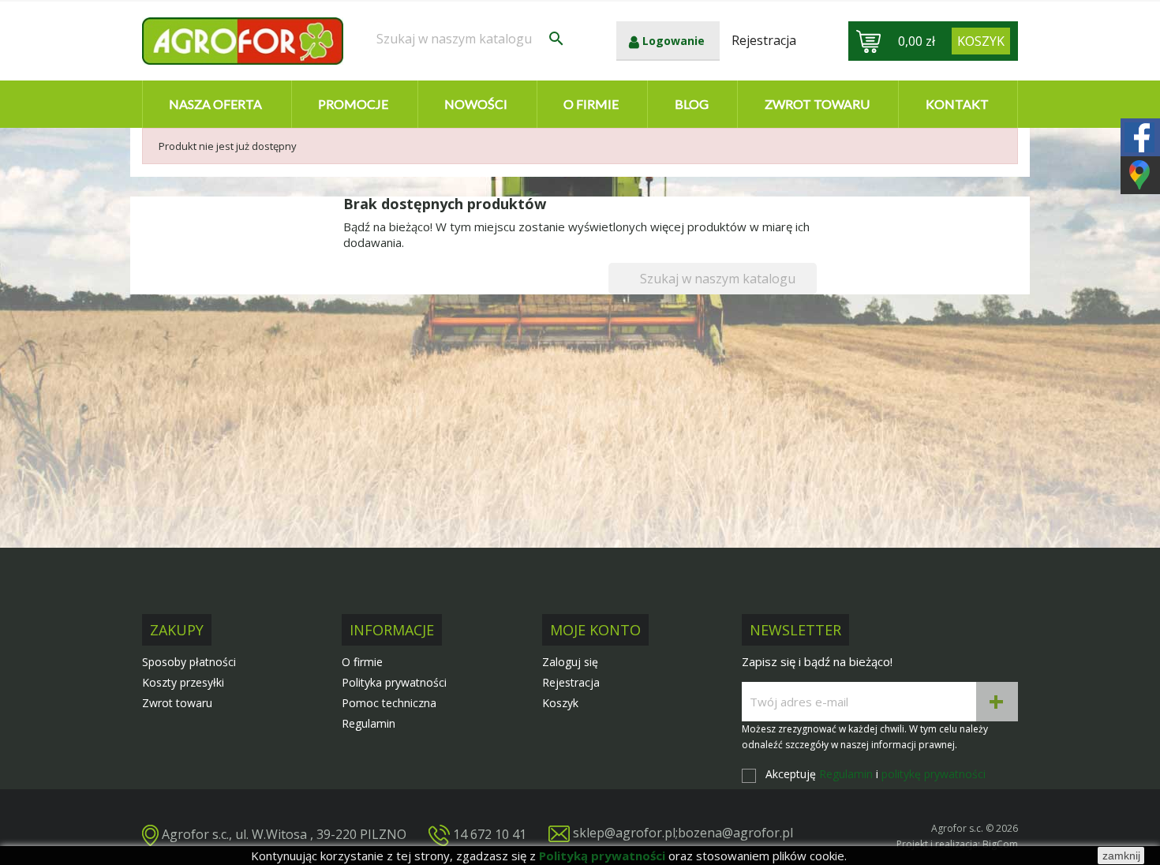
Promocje (353, 103)
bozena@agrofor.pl (735, 832)
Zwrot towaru (817, 103)
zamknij (1121, 855)
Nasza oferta (215, 103)
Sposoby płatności (189, 661)
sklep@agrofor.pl (624, 832)
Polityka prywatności (394, 682)
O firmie (591, 103)
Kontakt (957, 103)
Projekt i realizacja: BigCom (957, 844)
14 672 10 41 (489, 833)
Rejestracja (571, 682)
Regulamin (368, 723)
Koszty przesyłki (183, 682)
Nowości (475, 103)
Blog (692, 103)
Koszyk (560, 702)
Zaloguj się (570, 661)
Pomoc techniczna (389, 702)
